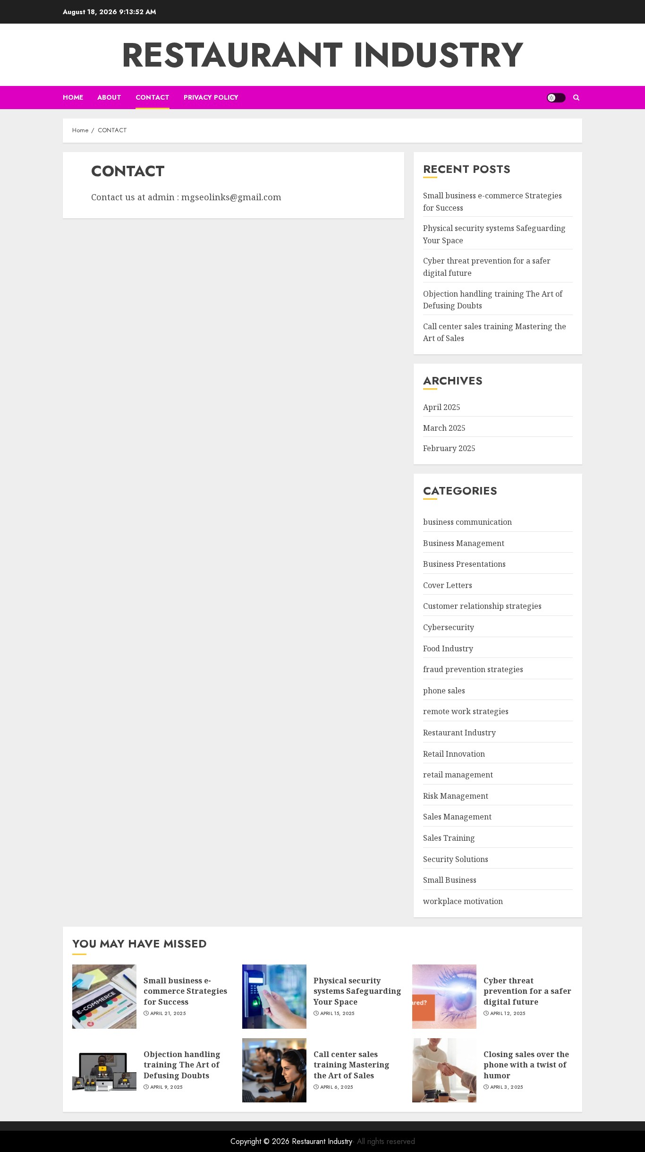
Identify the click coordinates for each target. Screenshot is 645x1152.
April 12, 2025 (508, 1013)
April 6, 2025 (336, 1087)
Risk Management (455, 796)
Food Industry (448, 648)
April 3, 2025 (506, 1087)
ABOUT (109, 97)
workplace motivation (463, 901)
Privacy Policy (211, 97)
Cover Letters (447, 585)
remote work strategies (466, 711)
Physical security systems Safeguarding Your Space (357, 991)
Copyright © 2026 (261, 1141)
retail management (458, 774)
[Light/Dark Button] (556, 97)
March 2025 (444, 428)
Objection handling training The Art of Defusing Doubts (182, 1065)
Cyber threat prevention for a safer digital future (527, 991)
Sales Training (449, 838)
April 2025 (441, 407)
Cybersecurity (448, 627)
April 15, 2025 (337, 1013)
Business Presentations (464, 564)
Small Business (449, 880)
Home (73, 97)
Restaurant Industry (322, 54)
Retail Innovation (454, 754)
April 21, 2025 (168, 1013)
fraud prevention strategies (473, 669)
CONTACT (153, 97)
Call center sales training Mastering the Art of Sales (352, 1065)
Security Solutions (455, 859)
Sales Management (457, 816)
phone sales (444, 690)
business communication (467, 522)
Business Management (463, 543)
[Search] (576, 97)
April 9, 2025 (166, 1087)
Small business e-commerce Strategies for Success (185, 991)
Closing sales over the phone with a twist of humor (526, 1065)
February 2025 (449, 448)
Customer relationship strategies (482, 606)
